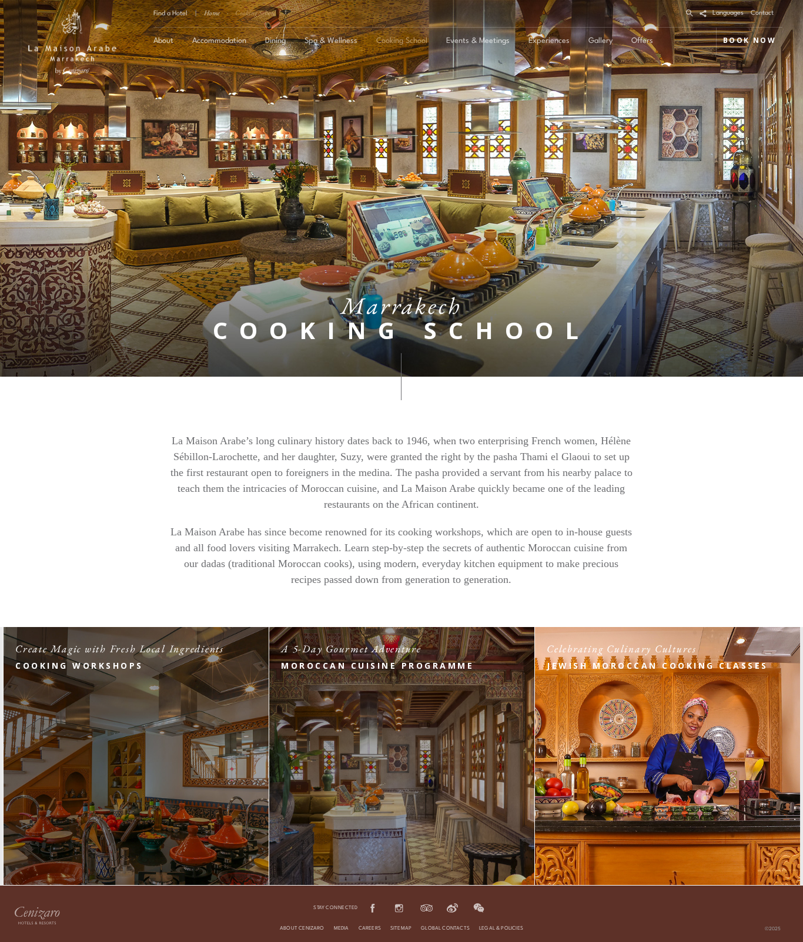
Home (212, 13)
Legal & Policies (501, 928)
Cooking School (255, 13)
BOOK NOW (749, 40)
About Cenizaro (302, 928)
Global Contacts (445, 928)
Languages (728, 13)
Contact (762, 13)
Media (341, 928)
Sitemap (400, 928)
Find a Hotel (170, 14)
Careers (370, 928)
